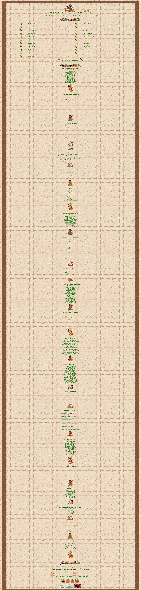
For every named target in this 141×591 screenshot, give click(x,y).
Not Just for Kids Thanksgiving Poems (62, 573)
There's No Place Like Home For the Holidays (63, 576)
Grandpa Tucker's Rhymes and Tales (83, 573)
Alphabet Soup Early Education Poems (84, 576)
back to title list (70, 92)
